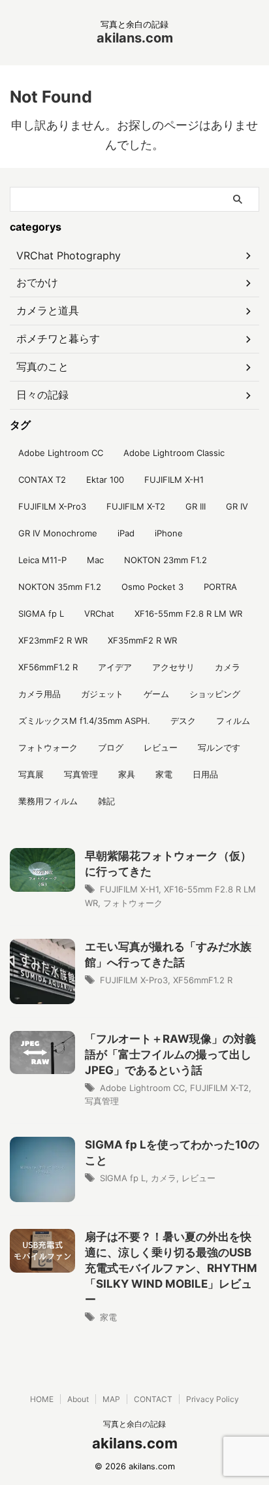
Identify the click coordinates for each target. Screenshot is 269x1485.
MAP (111, 1399)
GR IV (237, 506)
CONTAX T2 (42, 479)
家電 (163, 774)
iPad (126, 533)
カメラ (227, 667)
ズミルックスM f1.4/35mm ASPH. (84, 720)
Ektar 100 (105, 479)
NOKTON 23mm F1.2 (165, 560)
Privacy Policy (212, 1399)
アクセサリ (173, 667)
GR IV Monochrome (57, 533)
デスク (183, 720)
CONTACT (153, 1399)
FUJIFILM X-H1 (174, 479)
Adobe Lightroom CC (60, 453)
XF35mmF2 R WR (142, 640)
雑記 (106, 801)
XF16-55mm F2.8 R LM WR (188, 613)
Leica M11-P (42, 560)
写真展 (31, 774)
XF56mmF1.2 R (48, 667)
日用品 (205, 774)
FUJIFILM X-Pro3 (52, 506)
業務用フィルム (48, 801)
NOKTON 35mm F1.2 (59, 586)
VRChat (99, 613)
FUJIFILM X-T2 (135, 506)
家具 (126, 774)
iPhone (169, 533)
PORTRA (220, 586)
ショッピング (214, 694)
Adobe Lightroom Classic (174, 453)
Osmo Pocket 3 (152, 586)
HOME (42, 1399)
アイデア (115, 667)
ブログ (110, 747)
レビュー (161, 747)
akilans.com (135, 38)
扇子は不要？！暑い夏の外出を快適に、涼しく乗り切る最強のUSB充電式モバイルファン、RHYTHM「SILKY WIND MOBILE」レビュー (171, 1268)
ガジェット (102, 694)
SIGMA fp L (41, 613)
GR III (195, 506)
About (78, 1399)
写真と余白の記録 (134, 1424)
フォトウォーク (48, 747)
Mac (95, 560)
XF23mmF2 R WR (52, 640)
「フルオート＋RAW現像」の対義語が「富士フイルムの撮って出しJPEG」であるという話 (170, 1054)
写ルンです (219, 747)
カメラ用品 (39, 694)
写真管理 (81, 774)
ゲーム (156, 694)
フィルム (233, 720)
